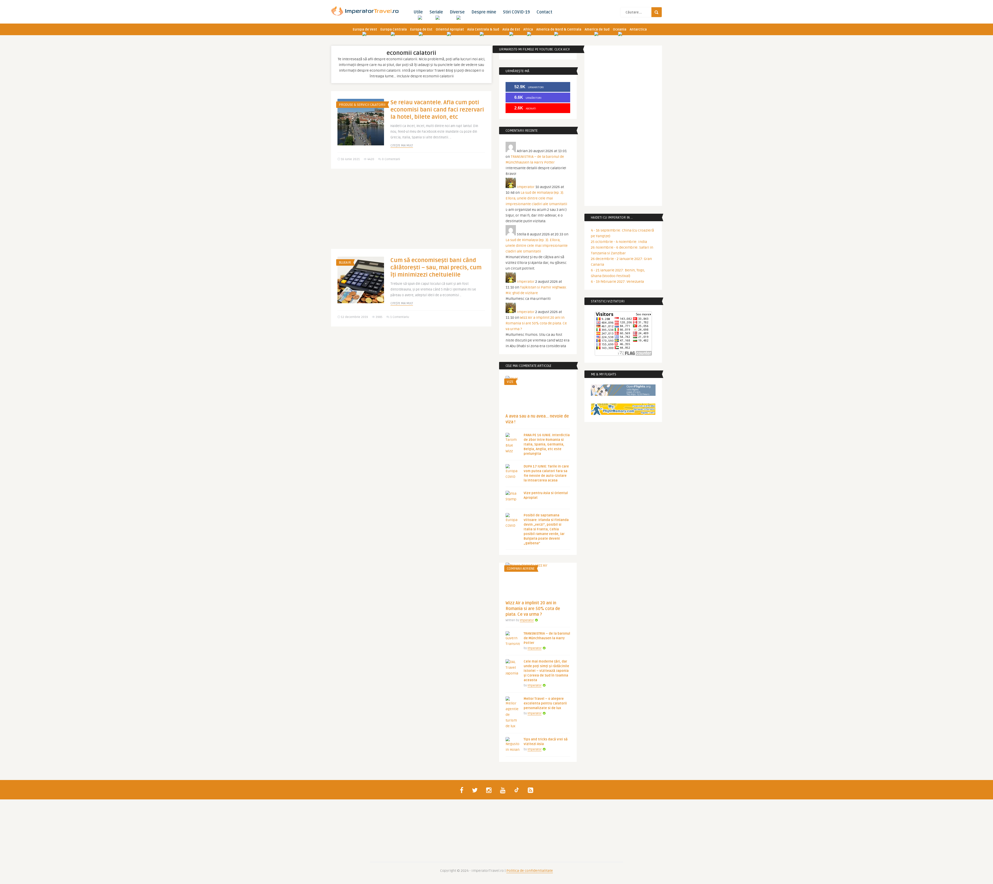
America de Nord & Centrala (558, 29)
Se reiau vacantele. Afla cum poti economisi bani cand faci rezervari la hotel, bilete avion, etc (437, 109)
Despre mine (483, 12)
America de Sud (597, 29)
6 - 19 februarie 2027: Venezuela (617, 281)
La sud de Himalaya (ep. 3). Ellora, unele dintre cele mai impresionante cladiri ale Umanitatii (536, 198)
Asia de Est (511, 29)
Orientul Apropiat (450, 29)
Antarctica (638, 29)
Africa (528, 29)
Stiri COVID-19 (516, 12)
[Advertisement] (411, 212)
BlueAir (345, 263)
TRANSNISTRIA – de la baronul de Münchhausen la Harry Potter (547, 638)
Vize (510, 382)
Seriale (436, 12)
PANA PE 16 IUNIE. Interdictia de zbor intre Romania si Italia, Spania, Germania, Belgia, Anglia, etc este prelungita (547, 444)
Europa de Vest (365, 29)
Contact (544, 12)
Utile (418, 12)
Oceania (619, 29)
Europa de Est (421, 29)
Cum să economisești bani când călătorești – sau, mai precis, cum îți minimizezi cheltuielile (436, 267)
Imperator (526, 187)
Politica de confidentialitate (529, 870)
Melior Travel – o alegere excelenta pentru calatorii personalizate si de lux (545, 703)
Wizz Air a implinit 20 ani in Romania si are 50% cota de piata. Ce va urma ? (536, 323)
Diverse (457, 12)
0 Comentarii (391, 159)
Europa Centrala (393, 29)
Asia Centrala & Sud (483, 29)
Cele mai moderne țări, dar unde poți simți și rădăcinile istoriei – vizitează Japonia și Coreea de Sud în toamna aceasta (546, 670)
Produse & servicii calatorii (362, 105)
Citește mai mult (401, 145)
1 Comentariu (399, 317)
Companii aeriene (521, 569)
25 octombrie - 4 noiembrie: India (619, 242)
